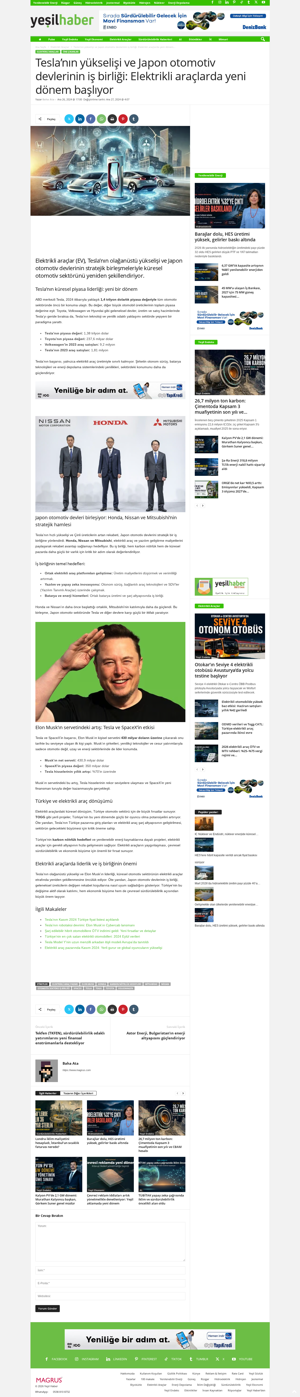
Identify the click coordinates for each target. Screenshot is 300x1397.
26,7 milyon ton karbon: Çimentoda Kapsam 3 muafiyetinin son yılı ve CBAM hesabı (160, 1145)
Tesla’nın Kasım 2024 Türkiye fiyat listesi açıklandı (82, 919)
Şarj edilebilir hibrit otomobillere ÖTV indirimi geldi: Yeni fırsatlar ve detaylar (100, 931)
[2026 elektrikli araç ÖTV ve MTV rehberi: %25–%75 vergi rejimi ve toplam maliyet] (206, 753)
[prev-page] (177, 1093)
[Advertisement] (110, 236)
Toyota (110, 988)
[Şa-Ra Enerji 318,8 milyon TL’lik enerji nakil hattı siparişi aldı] (206, 467)
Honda (102, 984)
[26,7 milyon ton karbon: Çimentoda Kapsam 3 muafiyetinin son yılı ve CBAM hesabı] (162, 1118)
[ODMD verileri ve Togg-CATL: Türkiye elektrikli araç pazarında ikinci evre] (206, 731)
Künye (196, 1373)
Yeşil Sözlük (256, 1373)
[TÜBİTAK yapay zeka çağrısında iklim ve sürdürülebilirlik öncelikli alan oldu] (162, 1174)
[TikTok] (241, 2)
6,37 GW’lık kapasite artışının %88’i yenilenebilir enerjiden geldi (242, 269)
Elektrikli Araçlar (120, 39)
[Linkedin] (227, 2)
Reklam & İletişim (216, 1373)
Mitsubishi (151, 984)
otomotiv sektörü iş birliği (54, 988)
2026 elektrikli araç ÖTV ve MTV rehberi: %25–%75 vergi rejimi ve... (242, 751)
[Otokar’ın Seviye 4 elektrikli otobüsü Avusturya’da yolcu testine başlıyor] (230, 636)
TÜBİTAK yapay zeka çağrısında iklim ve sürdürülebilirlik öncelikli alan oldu (161, 1199)
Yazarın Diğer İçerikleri (78, 1093)
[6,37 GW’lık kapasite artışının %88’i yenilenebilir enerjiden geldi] (206, 272)
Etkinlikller (190, 1390)
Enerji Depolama (179, 2)
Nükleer (159, 2)
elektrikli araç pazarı (65, 984)
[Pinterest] (234, 2)
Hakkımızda (127, 1373)
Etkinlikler (195, 39)
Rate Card (238, 1373)
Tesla (89, 988)
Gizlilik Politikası (177, 1373)
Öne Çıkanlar (71, 51)
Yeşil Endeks (70, 39)
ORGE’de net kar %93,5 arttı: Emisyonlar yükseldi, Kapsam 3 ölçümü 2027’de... (243, 487)
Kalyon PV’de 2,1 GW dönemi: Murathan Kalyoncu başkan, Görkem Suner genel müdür (56, 1199)
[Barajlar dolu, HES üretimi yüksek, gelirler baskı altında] (110, 1118)
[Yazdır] (112, 119)
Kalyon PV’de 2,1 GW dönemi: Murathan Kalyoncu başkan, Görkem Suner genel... (242, 442)
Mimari (223, 39)
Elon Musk (88, 984)
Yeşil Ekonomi (94, 39)
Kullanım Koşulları (151, 1373)
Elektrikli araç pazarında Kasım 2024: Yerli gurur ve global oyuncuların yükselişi (103, 948)
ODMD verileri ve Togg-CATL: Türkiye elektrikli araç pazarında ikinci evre (242, 728)
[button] (263, 39)
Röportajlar (234, 1390)
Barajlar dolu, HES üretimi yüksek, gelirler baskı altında (107, 1141)
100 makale (147, 1379)
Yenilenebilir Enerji (45, 2)
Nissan (165, 984)
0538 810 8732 (61, 1391)
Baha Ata (48, 99)
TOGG (99, 988)
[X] (256, 2)
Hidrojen (144, 2)
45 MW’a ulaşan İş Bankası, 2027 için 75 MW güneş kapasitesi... (241, 292)
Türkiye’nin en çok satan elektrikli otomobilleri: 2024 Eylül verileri (92, 936)
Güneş (78, 2)
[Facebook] (212, 2)
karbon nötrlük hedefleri (125, 984)
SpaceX (78, 988)
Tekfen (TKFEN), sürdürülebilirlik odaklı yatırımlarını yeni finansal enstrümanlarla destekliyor (70, 1038)
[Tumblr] (249, 2)
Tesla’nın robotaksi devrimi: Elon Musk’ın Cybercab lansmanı (90, 925)
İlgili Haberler (47, 1093)
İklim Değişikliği (206, 1384)
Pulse (51, 39)
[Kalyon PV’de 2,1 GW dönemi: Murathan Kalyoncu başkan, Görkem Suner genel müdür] (58, 1174)
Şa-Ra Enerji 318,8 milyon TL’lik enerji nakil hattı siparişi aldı (243, 464)
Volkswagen (125, 988)
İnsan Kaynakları (212, 1390)
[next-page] (183, 1093)
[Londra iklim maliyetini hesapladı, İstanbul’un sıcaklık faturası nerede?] (58, 1118)
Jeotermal (113, 2)
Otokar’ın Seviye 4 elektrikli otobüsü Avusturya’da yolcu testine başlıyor (224, 670)
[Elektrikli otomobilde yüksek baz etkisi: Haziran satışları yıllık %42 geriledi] (206, 708)
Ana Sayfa (40, 47)
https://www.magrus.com (77, 1070)
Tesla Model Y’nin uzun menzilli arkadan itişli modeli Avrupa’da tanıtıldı (97, 942)
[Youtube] (263, 2)
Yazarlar (130, 1379)
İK (210, 39)
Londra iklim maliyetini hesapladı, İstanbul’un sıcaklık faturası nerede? (57, 1143)
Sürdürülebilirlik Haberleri (155, 39)
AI (180, 39)
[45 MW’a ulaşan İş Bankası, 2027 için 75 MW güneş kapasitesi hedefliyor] (206, 294)
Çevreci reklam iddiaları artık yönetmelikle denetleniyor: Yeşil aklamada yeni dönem (110, 1199)
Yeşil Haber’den (256, 1390)
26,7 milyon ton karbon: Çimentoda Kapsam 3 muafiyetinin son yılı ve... (221, 406)
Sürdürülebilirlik (231, 1384)
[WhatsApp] (101, 119)
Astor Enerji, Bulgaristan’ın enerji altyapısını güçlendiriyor (156, 1035)
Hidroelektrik (94, 2)
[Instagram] (220, 2)
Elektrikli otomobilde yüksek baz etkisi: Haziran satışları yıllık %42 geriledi (242, 706)
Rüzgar (65, 2)
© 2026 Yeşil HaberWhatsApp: (46, 1388)
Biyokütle (129, 2)
